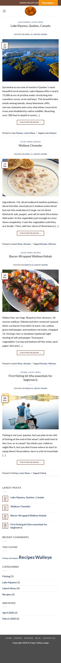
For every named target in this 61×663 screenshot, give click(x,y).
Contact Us (49, 638)
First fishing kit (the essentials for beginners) (30, 378)
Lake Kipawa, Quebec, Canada (30, 26)
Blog (38, 638)
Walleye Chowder (30, 145)
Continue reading (31, 122)
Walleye (52, 244)
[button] (4, 11)
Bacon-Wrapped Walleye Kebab (30, 256)
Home (9, 638)
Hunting (28, 638)
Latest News (37, 22)
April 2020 (8, 612)
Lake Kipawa (24, 22)
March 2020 (9, 618)
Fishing (24, 372)
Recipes (37, 142)
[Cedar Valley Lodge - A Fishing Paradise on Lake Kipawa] (30, 11)
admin (44, 34)
